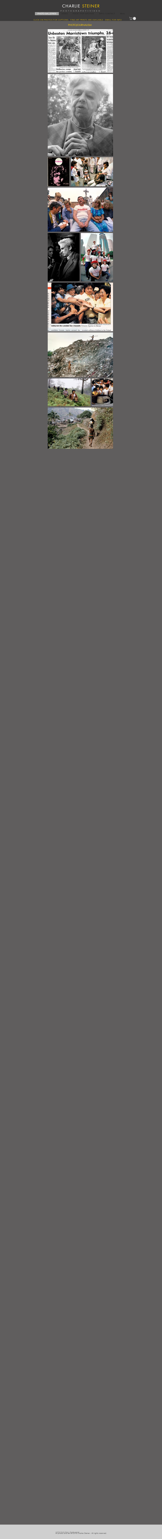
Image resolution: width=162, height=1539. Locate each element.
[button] (83, 13)
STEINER (91, 6)
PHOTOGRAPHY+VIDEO (80, 11)
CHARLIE (71, 6)
